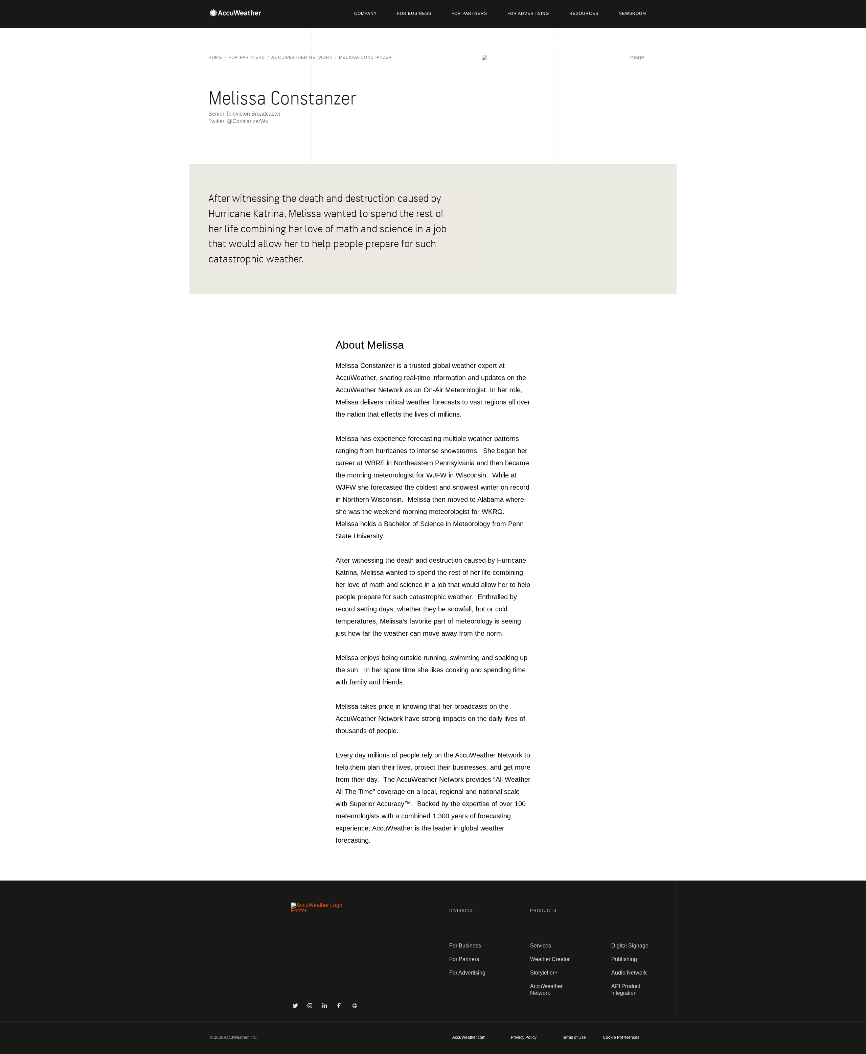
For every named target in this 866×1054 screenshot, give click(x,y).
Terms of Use (574, 1037)
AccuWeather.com (468, 1037)
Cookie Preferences (621, 1037)
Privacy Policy (524, 1037)
